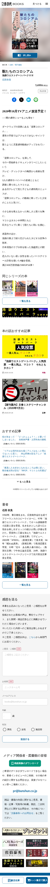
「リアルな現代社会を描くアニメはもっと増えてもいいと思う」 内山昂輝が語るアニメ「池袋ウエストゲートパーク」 (24, 454)
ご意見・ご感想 (9, 649)
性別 (4, 725)
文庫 (11, 65)
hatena (28, 99)
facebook (14, 99)
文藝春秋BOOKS (12, 4)
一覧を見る (25, 301)
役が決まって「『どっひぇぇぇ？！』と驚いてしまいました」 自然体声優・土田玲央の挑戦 (24, 438)
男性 (9, 729)
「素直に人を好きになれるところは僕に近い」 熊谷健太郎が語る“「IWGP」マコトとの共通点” (25, 469)
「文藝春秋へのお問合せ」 (22, 813)
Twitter (21, 99)
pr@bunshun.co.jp (25, 791)
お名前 (5, 682)
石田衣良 (6, 80)
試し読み (27, 55)
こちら (32, 637)
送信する (25, 739)
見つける (37, 4)
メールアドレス (9, 696)
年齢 (4, 710)
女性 (23, 729)
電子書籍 (18, 65)
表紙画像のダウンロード (26, 763)
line (36, 99)
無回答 (39, 729)
